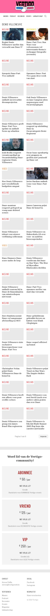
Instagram (31, 585)
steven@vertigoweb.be (11, 585)
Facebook (30, 582)
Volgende (43, 436)
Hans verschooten (34, 595)
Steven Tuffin (7, 582)
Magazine (5, 607)
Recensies (21, 16)
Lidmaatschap (38, 16)
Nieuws (5, 16)
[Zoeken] (45, 16)
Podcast (13, 16)
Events (28, 16)
